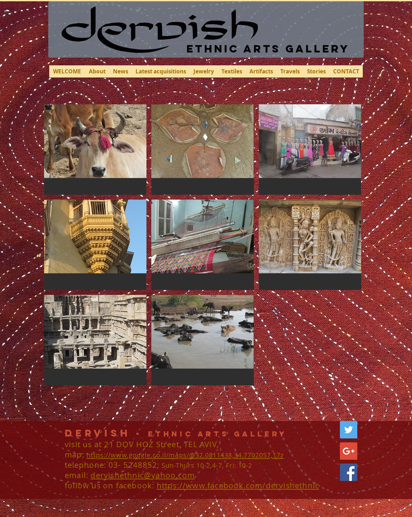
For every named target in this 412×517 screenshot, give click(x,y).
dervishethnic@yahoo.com (142, 475)
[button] (95, 149)
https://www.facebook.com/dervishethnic (238, 485)
